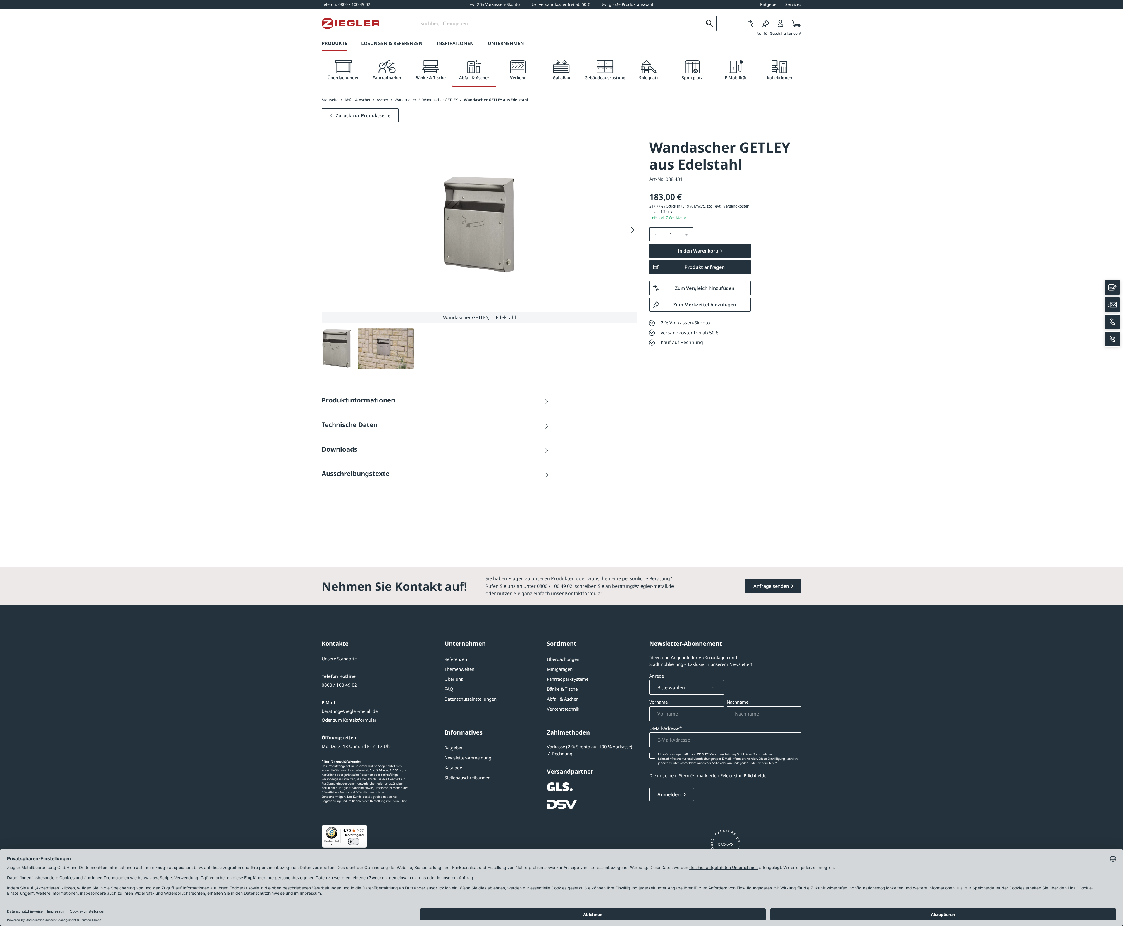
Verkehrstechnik (563, 709)
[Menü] (363, 828)
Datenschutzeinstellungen (471, 699)
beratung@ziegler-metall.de (350, 711)
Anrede (656, 676)
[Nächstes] (632, 229)
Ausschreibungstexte (356, 473)
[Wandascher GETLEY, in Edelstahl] (479, 225)
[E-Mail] (1112, 304)
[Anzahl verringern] (655, 234)
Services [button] (793, 4)
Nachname (737, 702)
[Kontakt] (1112, 287)
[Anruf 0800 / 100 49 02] (1112, 321)
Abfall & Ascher (562, 699)
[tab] (343, 70)
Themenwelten (459, 669)
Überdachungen (563, 659)
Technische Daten (350, 424)
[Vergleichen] (751, 23)
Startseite (330, 99)
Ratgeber (454, 748)
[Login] (780, 23)
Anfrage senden (771, 586)
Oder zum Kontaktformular (349, 720)
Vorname (658, 702)
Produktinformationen (358, 399)
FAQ (449, 689)
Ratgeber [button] (769, 4)
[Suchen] (709, 23)
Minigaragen (560, 669)
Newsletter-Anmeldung (468, 758)
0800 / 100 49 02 (339, 685)
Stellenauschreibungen (467, 777)
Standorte (347, 658)
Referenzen (456, 659)
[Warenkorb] (794, 23)
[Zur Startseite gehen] (350, 23)
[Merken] (766, 23)
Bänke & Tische (562, 689)
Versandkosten (736, 206)
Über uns (454, 679)
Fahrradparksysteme (567, 679)
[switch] (353, 841)
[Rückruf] (1112, 339)
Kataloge (453, 767)
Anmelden (669, 794)
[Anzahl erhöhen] (687, 234)
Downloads (339, 449)
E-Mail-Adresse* (665, 728)
